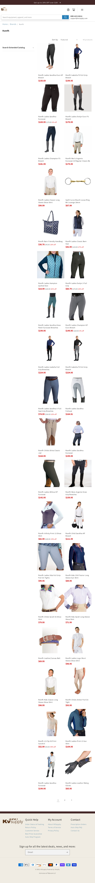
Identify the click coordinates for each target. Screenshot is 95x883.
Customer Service (32, 830)
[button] (18, 47)
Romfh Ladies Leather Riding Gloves (77, 784)
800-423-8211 (76, 16)
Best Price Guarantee (33, 834)
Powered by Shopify (53, 869)
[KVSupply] (4, 9)
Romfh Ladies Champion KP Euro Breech (77, 326)
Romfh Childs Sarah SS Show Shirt (49, 618)
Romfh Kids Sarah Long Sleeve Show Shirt (78, 618)
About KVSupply (54, 824)
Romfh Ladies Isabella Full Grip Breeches (49, 368)
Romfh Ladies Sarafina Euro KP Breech (50, 76)
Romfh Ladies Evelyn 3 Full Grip (76, 284)
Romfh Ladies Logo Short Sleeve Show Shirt (76, 659)
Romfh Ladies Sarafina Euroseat (47, 117)
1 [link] (58, 800)
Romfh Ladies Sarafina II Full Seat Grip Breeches (49, 409)
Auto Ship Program (32, 837)
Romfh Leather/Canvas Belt (49, 658)
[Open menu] (82, 9)
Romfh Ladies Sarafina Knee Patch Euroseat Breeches (49, 326)
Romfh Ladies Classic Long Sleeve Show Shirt (49, 201)
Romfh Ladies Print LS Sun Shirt (76, 742)
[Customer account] (68, 9)
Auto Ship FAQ (76, 827)
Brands (13, 24)
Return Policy (30, 827)
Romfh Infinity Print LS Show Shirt (49, 534)
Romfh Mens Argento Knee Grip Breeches (76, 493)
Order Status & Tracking (34, 824)
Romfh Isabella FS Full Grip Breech (76, 76)
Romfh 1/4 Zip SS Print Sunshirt (47, 742)
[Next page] (71, 800)
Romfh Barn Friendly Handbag (50, 241)
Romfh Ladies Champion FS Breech (49, 159)
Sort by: (55, 39)
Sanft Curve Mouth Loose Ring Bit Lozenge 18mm (78, 201)
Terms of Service (54, 827)
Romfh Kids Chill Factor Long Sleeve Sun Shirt (77, 576)
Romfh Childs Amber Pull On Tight (77, 701)
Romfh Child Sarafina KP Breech (75, 534)
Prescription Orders (78, 824)
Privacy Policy (53, 830)
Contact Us (75, 830)
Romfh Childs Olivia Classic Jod (49, 451)
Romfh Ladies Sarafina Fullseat (74, 409)
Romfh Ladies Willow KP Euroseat (48, 493)
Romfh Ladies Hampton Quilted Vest (47, 284)
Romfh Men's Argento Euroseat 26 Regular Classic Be (78, 159)
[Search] (65, 17)
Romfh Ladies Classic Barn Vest (76, 242)
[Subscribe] (67, 852)
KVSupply (43, 869)
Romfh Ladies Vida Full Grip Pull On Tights (49, 576)
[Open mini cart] (73, 9)
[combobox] (35, 17)
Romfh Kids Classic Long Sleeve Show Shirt (48, 701)
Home (5, 24)
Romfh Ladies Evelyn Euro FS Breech (77, 117)
